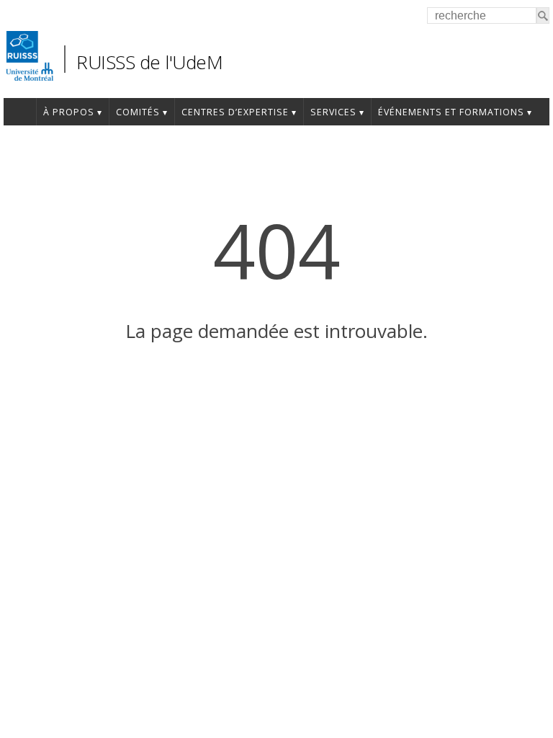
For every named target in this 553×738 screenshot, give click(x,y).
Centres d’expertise (235, 112)
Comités (138, 112)
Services (333, 112)
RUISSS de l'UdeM (149, 62)
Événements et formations (451, 112)
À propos (68, 112)
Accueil (20, 111)
